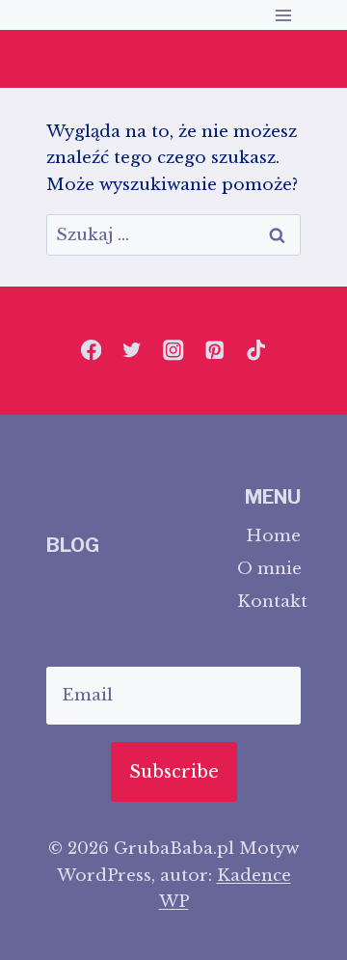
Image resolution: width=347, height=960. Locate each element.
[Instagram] (174, 350)
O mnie (269, 569)
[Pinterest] (214, 350)
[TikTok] (256, 350)
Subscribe (174, 771)
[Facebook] (91, 350)
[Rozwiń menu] (283, 15)
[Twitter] (132, 350)
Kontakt (269, 601)
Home (273, 536)
